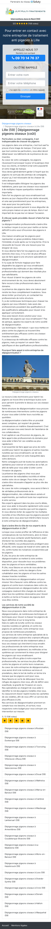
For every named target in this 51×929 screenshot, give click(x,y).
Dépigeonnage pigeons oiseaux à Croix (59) (25, 888)
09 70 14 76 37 (27, 58)
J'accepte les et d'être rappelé (27, 90)
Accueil (5, 925)
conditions (25, 90)
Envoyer (26, 96)
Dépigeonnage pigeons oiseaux (16, 123)
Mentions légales (19, 925)
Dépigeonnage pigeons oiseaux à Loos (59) (25, 872)
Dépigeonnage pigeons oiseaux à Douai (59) (25, 774)
